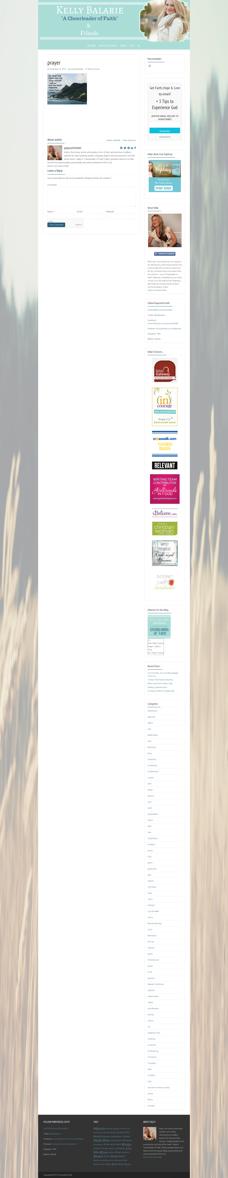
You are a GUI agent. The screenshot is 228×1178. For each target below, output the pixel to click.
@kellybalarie (159, 315)
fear (149, 832)
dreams (151, 796)
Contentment (153, 771)
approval (151, 717)
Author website (113, 140)
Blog (132, 46)
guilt (149, 875)
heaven (151, 881)
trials (150, 1069)
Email (80, 211)
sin (149, 1027)
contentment (110, 1132)
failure (150, 820)
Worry (150, 1100)
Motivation (152, 936)
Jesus (150, 899)
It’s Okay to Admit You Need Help (161, 691)
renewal (119, 1160)
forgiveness (153, 838)
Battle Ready (153, 735)
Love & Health (153, 911)
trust (115, 1164)
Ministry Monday (155, 923)
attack (150, 723)
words (150, 1094)
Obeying (151, 948)
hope (150, 893)
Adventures (152, 711)
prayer (150, 966)
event (150, 808)
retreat (150, 1002)
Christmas (152, 759)
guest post (152, 869)
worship (151, 1106)
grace (150, 863)
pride (122, 1156)
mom (150, 929)
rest (125, 1160)
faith (149, 826)
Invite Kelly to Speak (108, 46)
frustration (98, 1144)
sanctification (153, 1008)
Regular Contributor (156, 984)
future (107, 1144)
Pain (119, 1152)
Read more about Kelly (58, 166)
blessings (152, 747)
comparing (98, 1132)
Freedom (151, 844)
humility (105, 1148)
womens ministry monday (159, 1087)
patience (125, 1152)
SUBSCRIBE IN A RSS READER (160, 310)
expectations (153, 814)
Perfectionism (153, 960)
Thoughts (152, 1063)
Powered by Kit (164, 137)
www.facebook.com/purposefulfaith (163, 323)
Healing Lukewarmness (157, 687)
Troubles (151, 1075)
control (151, 778)
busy (150, 753)
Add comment (93, 69)
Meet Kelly (91, 46)
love (104, 1152)
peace (150, 954)
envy (149, 802)
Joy (129, 1148)
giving (150, 850)
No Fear (151, 942)
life (97, 1152)
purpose (151, 978)
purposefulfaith (76, 69)
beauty (117, 1129)
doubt (150, 790)
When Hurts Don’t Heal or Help (160, 684)
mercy (150, 917)
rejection (151, 990)
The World (152, 1057)
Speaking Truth (154, 1033)
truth (149, 1081)
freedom (128, 1140)
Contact (123, 46)
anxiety (110, 1129)
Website (110, 211)
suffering (151, 1039)
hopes (97, 1148)
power (107, 1156)
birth (149, 741)
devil (149, 784)
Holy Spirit (152, 887)
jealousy (113, 1148)
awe (149, 729)
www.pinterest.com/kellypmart (168, 329)
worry (128, 1164)
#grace (100, 1128)
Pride (150, 972)
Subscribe (165, 131)
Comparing (152, 765)
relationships (153, 996)
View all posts (129, 140)
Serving (151, 1015)
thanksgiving (153, 1051)
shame (150, 1021)
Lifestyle (151, 905)
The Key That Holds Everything (160, 680)
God (149, 857)
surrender (152, 1045)
